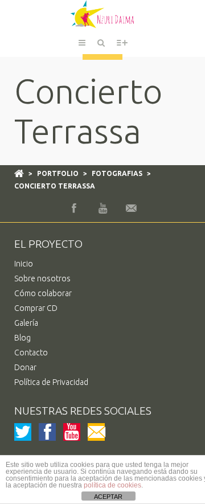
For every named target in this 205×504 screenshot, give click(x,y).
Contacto (31, 352)
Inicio (23, 263)
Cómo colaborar (43, 293)
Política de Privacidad (51, 382)
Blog (22, 337)
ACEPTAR (108, 496)
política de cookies (112, 485)
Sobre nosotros (42, 278)
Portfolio (58, 173)
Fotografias (117, 173)
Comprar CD (36, 308)
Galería (26, 322)
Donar (25, 367)
